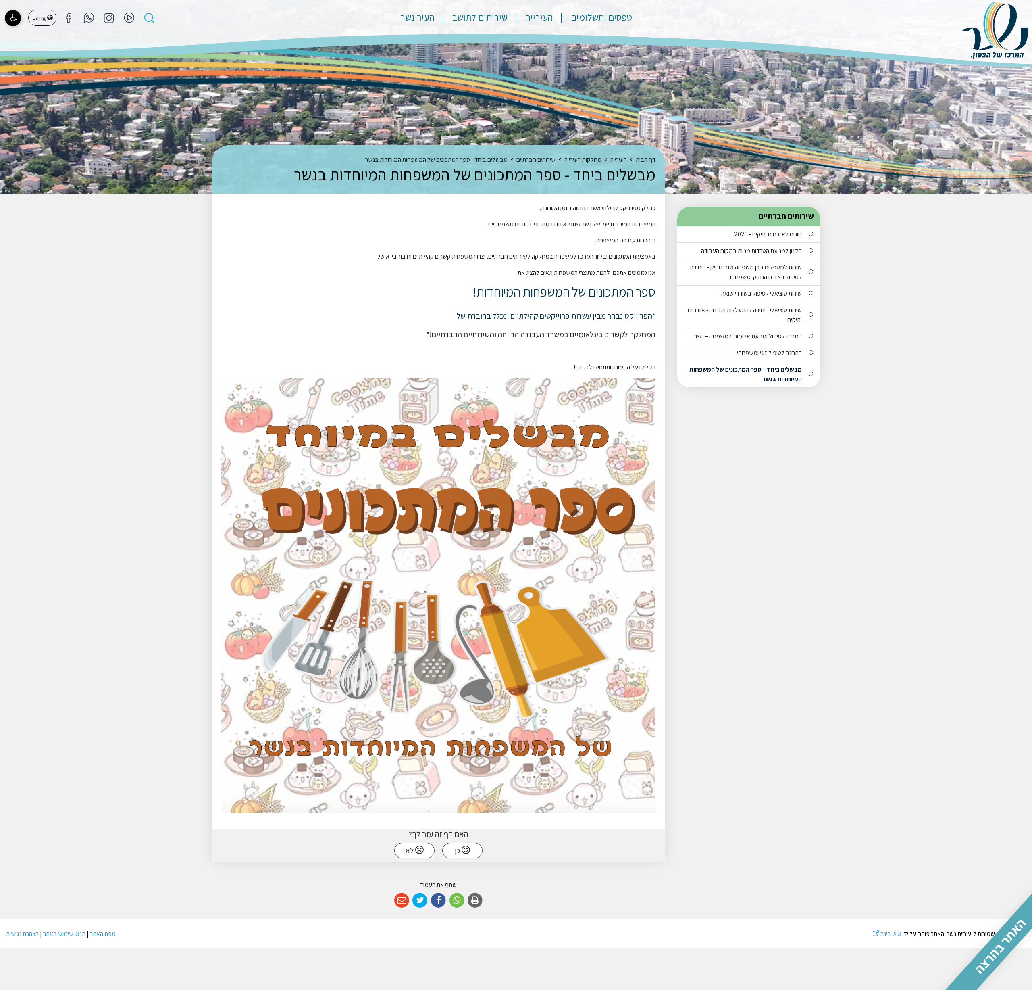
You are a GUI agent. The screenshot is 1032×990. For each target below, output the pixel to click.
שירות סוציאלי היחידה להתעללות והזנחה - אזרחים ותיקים (745, 315)
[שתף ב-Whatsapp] (457, 900)
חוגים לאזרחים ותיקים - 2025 (768, 234)
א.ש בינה (887, 933)
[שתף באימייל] (401, 900)
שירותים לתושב (479, 16)
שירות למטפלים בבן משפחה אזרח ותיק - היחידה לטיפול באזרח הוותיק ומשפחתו (746, 272)
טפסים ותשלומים (600, 16)
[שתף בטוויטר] (420, 900)
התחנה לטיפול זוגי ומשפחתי (769, 353)
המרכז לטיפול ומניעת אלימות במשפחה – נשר (748, 336)
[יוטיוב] (129, 18)
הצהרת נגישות (22, 933)
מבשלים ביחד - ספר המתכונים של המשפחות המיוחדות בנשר (745, 374)
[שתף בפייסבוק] (438, 900)
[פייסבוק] (109, 18)
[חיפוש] (149, 18)
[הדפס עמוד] (475, 900)
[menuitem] (593, 17)
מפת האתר (103, 933)
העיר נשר (417, 16)
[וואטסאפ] (89, 18)
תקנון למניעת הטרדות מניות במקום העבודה (751, 250)
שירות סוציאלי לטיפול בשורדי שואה (761, 293)
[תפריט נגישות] (13, 18)
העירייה (538, 16)
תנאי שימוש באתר (64, 933)
